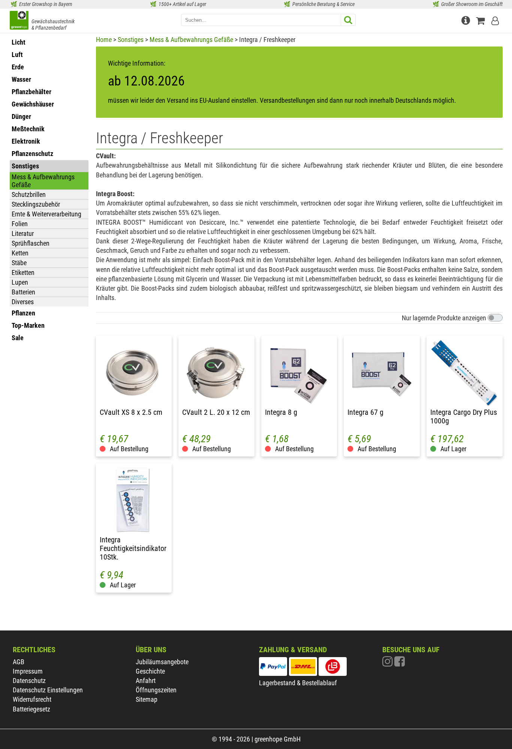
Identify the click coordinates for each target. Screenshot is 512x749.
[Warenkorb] (482, 19)
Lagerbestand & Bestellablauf (298, 683)
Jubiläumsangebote (162, 662)
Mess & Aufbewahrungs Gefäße (43, 181)
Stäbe (19, 263)
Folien (20, 224)
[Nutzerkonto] (496, 19)
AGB (18, 662)
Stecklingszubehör (36, 204)
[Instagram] (388, 663)
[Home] (19, 21)
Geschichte (150, 671)
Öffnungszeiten (156, 690)
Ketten (20, 253)
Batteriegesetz (31, 709)
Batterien (23, 292)
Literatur (23, 233)
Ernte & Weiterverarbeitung (46, 214)
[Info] (466, 19)
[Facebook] (399, 663)
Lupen (20, 282)
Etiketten (23, 272)
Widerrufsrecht (32, 699)
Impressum (28, 671)
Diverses (23, 302)
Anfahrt (146, 680)
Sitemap (146, 699)
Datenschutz (29, 680)
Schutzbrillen (29, 194)
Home (104, 40)
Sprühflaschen (30, 243)
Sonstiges (131, 40)
